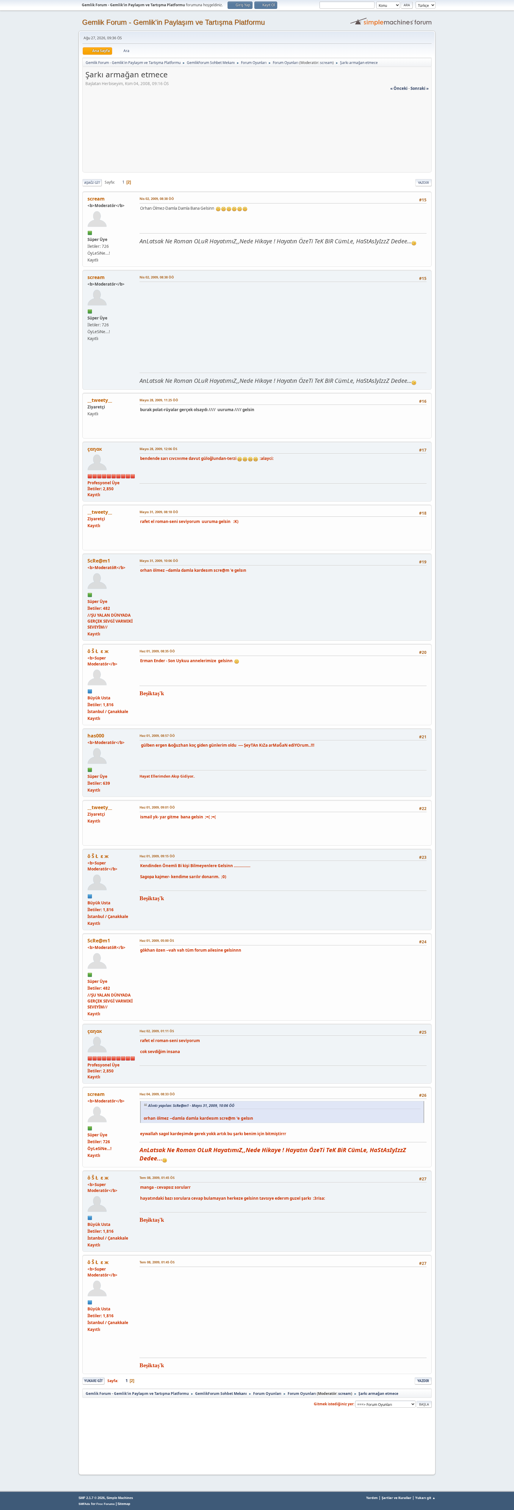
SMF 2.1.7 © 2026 (92, 1498)
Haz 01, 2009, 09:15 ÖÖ (157, 856)
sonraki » (419, 88)
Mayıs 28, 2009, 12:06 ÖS (158, 449)
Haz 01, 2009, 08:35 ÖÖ (157, 651)
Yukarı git (93, 1381)
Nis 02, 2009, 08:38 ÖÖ (157, 198)
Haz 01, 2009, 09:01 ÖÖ (157, 807)
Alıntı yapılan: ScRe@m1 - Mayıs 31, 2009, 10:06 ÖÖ (191, 1105)
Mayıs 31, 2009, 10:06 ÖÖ (159, 560)
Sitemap (123, 1504)
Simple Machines (119, 1498)
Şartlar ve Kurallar (396, 1497)
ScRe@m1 (98, 560)
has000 (95, 735)
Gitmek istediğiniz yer (333, 1403)
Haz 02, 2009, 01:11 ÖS (157, 1031)
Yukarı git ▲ (425, 1497)
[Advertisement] (257, 133)
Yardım (372, 1497)
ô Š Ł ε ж (98, 651)
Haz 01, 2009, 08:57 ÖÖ (157, 735)
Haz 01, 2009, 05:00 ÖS (157, 940)
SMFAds (84, 1504)
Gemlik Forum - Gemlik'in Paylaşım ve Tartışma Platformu (173, 22)
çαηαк (94, 449)
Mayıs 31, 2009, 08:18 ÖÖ (159, 512)
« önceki (399, 88)
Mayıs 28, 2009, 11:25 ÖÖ (159, 400)
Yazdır (423, 182)
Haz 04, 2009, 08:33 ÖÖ (157, 1094)
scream (326, 62)
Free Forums (105, 1504)
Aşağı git (92, 182)
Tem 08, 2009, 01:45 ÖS (157, 1177)
